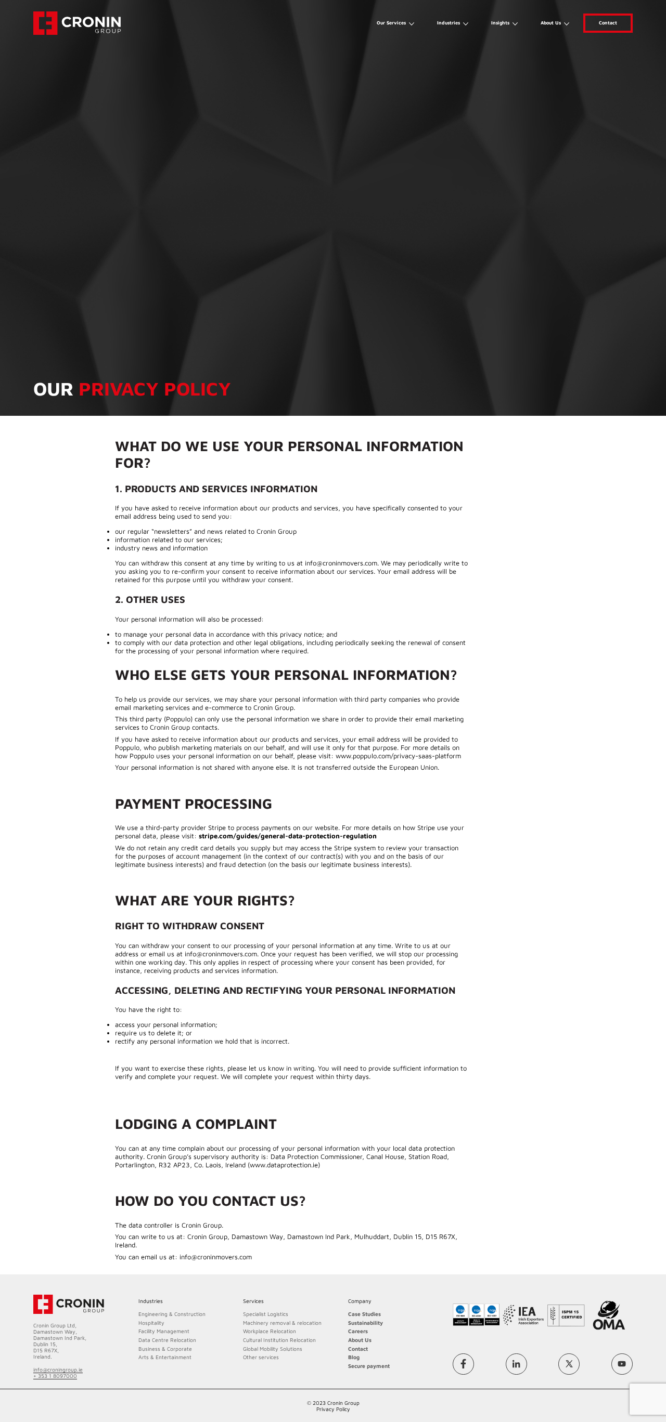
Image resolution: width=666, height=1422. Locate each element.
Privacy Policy (333, 1409)
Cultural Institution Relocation (279, 1340)
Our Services (391, 22)
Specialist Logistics (265, 1314)
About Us (551, 22)
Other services (261, 1357)
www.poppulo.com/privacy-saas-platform (398, 756)
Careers (358, 1331)
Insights (500, 22)
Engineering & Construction (172, 1314)
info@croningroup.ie (58, 1369)
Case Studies (364, 1314)
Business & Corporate (165, 1349)
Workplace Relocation (269, 1331)
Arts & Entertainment (164, 1357)
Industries (448, 22)
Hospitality (151, 1323)
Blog (354, 1357)
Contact (608, 22)
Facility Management (163, 1331)
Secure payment (369, 1366)
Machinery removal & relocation (282, 1323)
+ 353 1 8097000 (55, 1376)
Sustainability (365, 1323)
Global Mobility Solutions (272, 1349)
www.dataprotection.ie (284, 1165)
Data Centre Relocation (167, 1340)
